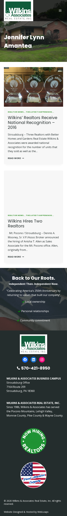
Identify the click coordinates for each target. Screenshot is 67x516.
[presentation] (33, 87)
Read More (16, 158)
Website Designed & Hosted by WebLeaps (26, 511)
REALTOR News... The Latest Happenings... (31, 112)
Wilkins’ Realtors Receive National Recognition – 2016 (32, 122)
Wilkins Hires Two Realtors (25, 223)
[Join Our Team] (33, 441)
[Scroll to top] (59, 506)
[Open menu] (60, 10)
